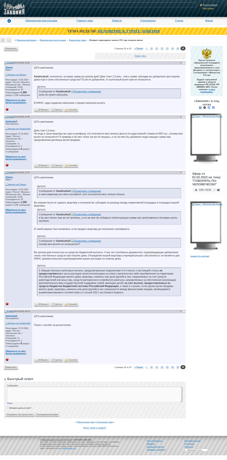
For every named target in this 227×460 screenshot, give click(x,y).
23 (167, 48)
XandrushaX (11, 121)
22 (162, 48)
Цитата (58, 110)
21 (157, 48)
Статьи (179, 20)
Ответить (11, 48)
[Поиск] (2, 40)
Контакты (189, 447)
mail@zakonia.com (68, 448)
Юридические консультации (41, 20)
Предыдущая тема (86, 422)
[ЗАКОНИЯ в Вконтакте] (200, 107)
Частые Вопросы (154, 441)
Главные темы (84, 20)
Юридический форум (26, 40)
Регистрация (208, 8)
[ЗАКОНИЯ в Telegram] (209, 107)
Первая (139, 48)
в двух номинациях (207, 90)
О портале (189, 444)
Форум (209, 20)
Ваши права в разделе (94, 428)
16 (151, 48)
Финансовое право (77, 40)
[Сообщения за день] (8, 40)
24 (172, 48)
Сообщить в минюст (156, 450)
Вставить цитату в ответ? (20, 408)
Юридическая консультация (53, 40)
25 (178, 48)
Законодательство (155, 447)
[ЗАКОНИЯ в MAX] (213, 107)
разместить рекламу (200, 256)
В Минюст (43, 110)
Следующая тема (104, 422)
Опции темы (140, 56)
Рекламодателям (193, 441)
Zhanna (9, 67)
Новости (117, 20)
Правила (151, 444)
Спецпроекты (148, 20)
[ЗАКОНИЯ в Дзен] (204, 107)
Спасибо (73, 110)
